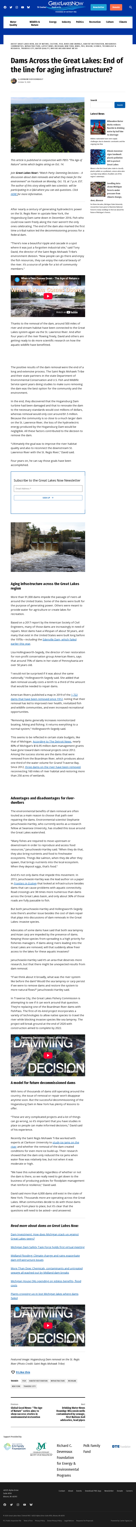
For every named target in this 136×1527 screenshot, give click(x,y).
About (70, 1491)
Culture (110, 21)
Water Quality (13, 23)
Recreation (95, 21)
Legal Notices (69, 1521)
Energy (53, 21)
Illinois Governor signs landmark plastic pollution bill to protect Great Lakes (115, 158)
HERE (14, 194)
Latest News (47, 46)
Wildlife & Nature (35, 23)
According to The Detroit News (52, 741)
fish (24, 1381)
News (77, 46)
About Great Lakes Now (22, 44)
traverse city (30, 1386)
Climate (123, 21)
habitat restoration (38, 1381)
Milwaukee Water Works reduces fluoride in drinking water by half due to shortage (115, 128)
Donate (116, 7)
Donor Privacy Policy (54, 1521)
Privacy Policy (40, 1521)
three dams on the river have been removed (52, 767)
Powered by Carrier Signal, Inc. (122, 1521)
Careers (129, 1491)
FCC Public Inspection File (12, 1521)
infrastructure (58, 1381)
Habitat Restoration (93, 44)
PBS (83, 46)
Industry (66, 21)
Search (93, 100)
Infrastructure (32, 46)
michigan (72, 1381)
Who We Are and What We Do (64, 48)
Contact (62, 1491)
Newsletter (98, 7)
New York (69, 46)
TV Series (41, 7)
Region (89, 46)
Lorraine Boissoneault (31, 79)
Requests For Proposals (84, 1521)
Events (79, 1491)
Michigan (59, 46)
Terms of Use (28, 1521)
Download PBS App (93, 1491)
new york (16, 1386)
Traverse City (27, 48)
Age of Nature (42, 44)
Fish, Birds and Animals (70, 44)
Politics (80, 21)
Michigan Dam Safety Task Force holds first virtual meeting (48, 1247)
